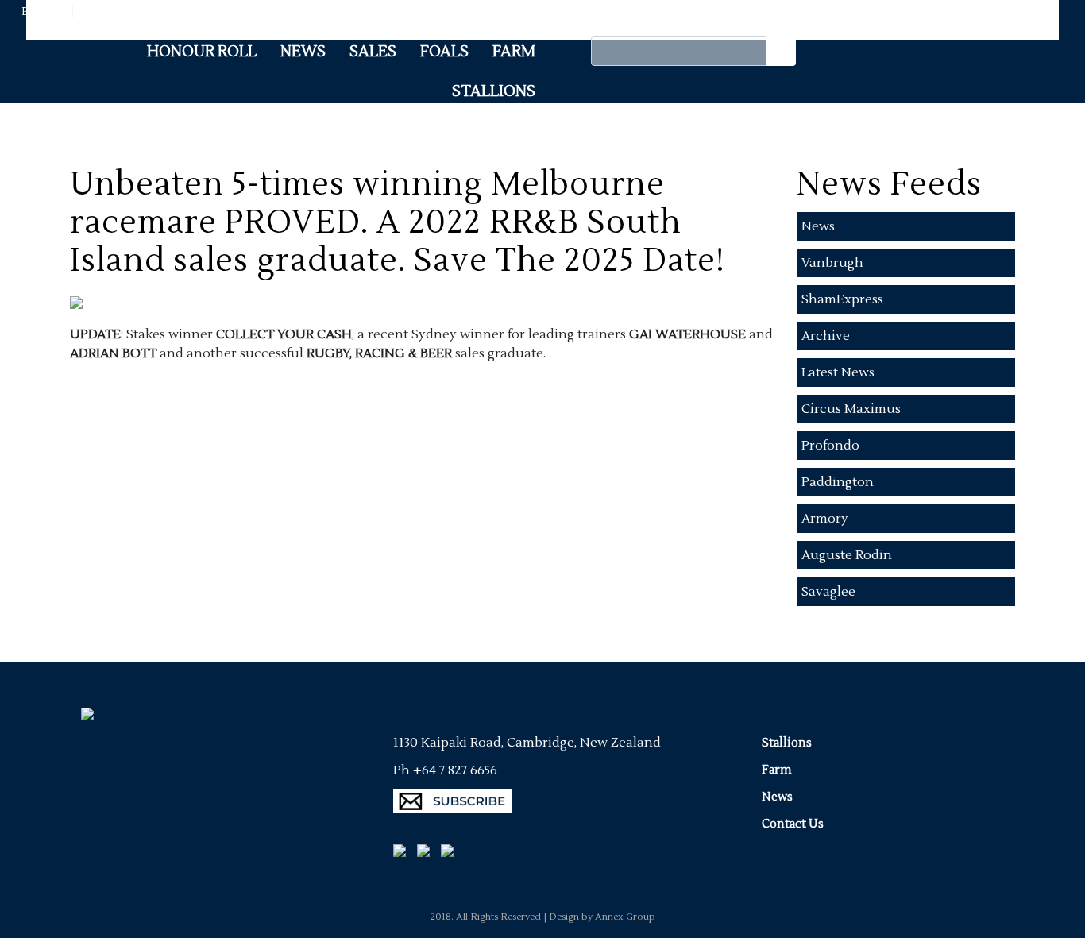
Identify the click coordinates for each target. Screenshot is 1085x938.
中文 (87, 12)
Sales (372, 51)
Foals (444, 51)
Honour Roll (202, 51)
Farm (513, 51)
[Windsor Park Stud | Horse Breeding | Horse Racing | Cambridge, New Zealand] (82, 696)
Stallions (493, 91)
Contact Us (793, 824)
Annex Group (625, 917)
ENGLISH (44, 12)
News (303, 51)
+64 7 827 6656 (455, 770)
